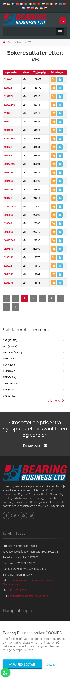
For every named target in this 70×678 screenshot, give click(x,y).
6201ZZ (8, 87)
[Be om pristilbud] (60, 79)
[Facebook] (6, 515)
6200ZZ (8, 147)
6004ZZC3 (9, 164)
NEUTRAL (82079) (12, 352)
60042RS (8, 180)
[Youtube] (31, 515)
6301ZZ (8, 198)
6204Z (7, 113)
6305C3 (8, 223)
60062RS (8, 189)
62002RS (8, 231)
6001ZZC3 (9, 240)
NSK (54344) (9, 377)
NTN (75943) (10, 358)
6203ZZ (8, 265)
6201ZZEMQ (10, 206)
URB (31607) (9, 395)
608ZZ (7, 121)
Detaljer (51, 664)
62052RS (8, 257)
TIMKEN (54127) (12, 383)
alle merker (55, 400)
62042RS (8, 248)
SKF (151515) (10, 340)
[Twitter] (15, 515)
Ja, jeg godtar (22, 664)
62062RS (8, 282)
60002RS (8, 215)
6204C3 (8, 79)
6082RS (8, 155)
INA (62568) (9, 364)
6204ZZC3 (9, 138)
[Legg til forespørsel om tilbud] (53, 79)
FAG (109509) (10, 346)
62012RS (8, 130)
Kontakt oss (32, 445)
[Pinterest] (23, 515)
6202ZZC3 (9, 104)
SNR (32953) (9, 389)
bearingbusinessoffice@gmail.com (28, 595)
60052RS (8, 274)
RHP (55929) (9, 371)
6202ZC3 (8, 96)
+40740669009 (17, 590)
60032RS (8, 172)
